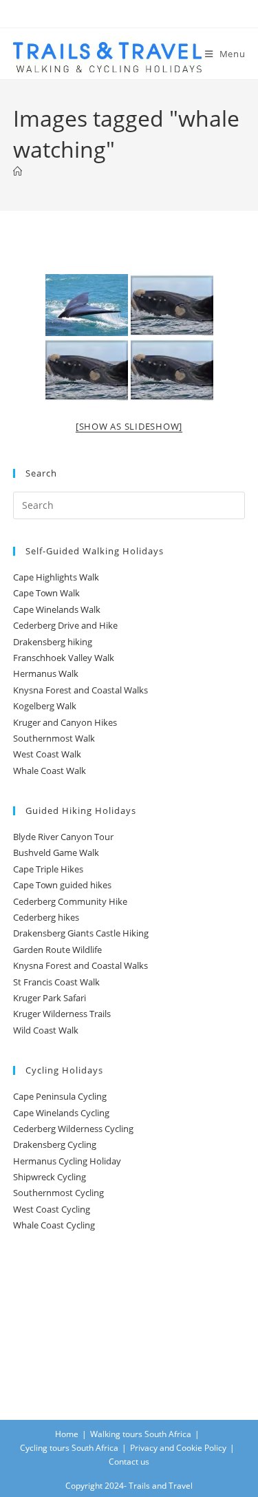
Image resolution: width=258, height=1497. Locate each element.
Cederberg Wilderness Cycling (73, 1128)
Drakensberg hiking (52, 642)
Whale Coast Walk (49, 770)
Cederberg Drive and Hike (65, 625)
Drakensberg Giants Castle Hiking (81, 933)
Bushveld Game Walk (56, 852)
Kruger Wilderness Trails (62, 1013)
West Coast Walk (47, 754)
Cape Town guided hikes (62, 885)
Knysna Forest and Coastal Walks (80, 690)
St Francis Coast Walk (56, 982)
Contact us (129, 1461)
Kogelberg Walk (44, 706)
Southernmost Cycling (58, 1192)
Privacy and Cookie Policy (178, 1448)
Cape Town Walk (46, 593)
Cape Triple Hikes (48, 869)
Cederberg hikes (46, 917)
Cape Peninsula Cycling (60, 1096)
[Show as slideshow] (129, 426)
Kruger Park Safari (49, 998)
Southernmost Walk (54, 738)
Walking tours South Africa (140, 1434)
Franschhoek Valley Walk (63, 657)
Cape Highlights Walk (56, 577)
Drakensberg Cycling (54, 1144)
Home (66, 1434)
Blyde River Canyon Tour (63, 836)
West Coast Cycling (51, 1209)
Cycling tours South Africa (69, 1448)
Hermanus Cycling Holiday (67, 1161)
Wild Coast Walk (45, 1030)
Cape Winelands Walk (56, 609)
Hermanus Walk (45, 673)
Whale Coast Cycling (54, 1225)
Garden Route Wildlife (57, 949)
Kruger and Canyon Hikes (65, 722)
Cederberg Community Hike (70, 901)
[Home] (17, 171)
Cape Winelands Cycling (61, 1113)
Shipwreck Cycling (49, 1177)
